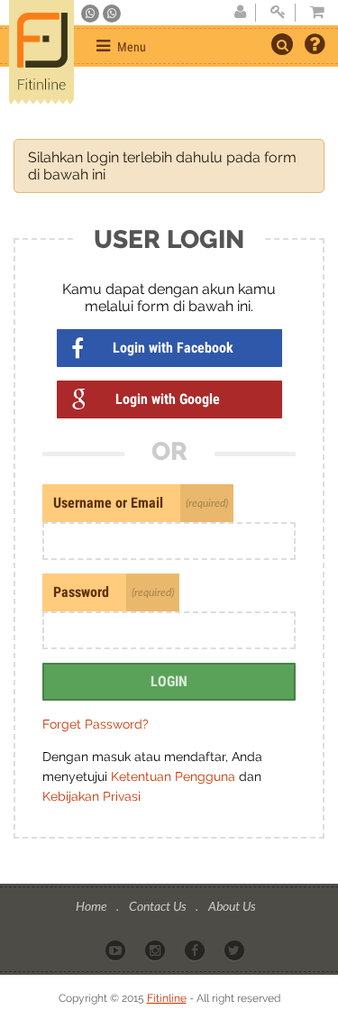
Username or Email (108, 502)
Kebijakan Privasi (91, 796)
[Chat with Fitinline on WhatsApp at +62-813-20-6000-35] (91, 13)
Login (169, 681)
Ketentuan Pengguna (175, 776)
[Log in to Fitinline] (278, 13)
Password (81, 592)
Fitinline (167, 998)
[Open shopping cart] (311, 13)
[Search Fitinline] (282, 44)
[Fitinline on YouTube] (116, 949)
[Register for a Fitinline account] (240, 13)
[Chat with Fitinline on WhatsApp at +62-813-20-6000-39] (112, 13)
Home (92, 905)
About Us (231, 905)
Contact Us (158, 905)
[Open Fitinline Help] (314, 46)
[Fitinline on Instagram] (156, 949)
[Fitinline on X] (235, 949)
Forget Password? (95, 724)
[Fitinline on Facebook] (196, 949)
